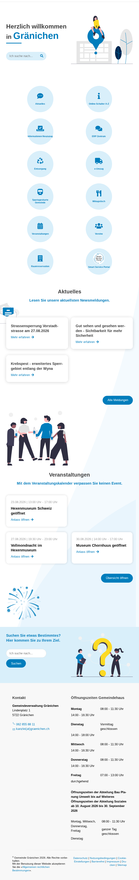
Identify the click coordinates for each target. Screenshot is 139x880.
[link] (40, 99)
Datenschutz (80, 858)
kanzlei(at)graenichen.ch (32, 729)
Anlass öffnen (20, 519)
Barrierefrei (98, 861)
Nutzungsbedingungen (103, 858)
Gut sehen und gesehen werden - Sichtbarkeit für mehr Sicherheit (100, 331)
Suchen (16, 663)
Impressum (113, 861)
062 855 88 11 (25, 724)
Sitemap (122, 865)
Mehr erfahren (20, 337)
